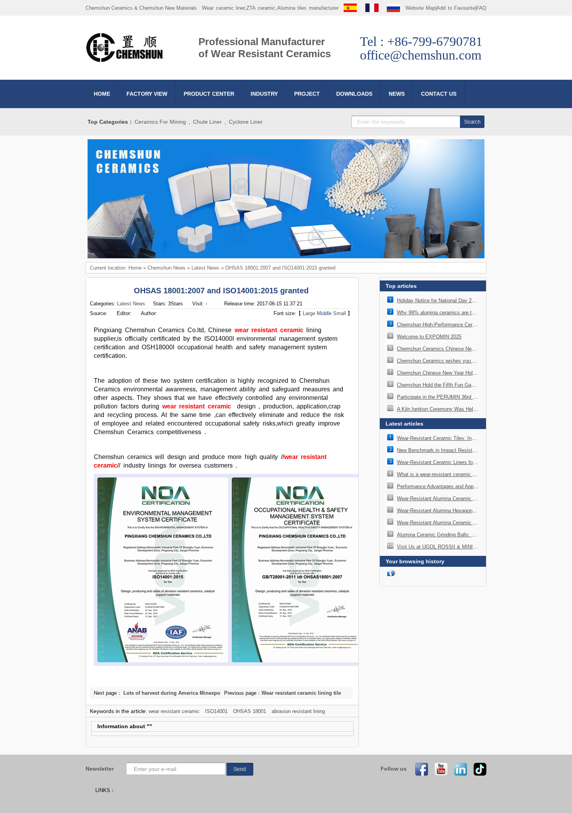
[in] (458, 769)
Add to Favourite (456, 8)
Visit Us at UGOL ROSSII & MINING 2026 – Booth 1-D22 (461, 547)
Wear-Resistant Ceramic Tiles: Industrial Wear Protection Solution (471, 438)
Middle (324, 313)
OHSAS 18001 (249, 711)
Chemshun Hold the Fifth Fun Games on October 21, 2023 (462, 385)
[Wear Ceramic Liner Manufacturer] (124, 61)
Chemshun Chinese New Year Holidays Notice (449, 373)
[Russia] (393, 8)
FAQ (481, 8)
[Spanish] (350, 8)
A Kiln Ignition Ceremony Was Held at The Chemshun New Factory (472, 409)
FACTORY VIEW (146, 94)
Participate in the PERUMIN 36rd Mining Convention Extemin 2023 (472, 397)
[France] (372, 8)
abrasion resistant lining (298, 711)
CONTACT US (438, 94)
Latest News (205, 268)
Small (339, 313)
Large (309, 313)
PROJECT (307, 94)
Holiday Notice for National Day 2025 (438, 300)
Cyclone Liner (246, 122)
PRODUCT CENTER (209, 94)
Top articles (401, 286)
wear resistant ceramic (269, 330)
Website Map (420, 8)
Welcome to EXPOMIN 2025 (429, 337)
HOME (102, 94)
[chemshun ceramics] (286, 256)
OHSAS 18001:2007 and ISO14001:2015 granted (280, 268)
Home (135, 268)
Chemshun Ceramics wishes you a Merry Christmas (455, 361)
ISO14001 (216, 711)
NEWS (397, 94)
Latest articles (404, 424)
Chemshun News (166, 268)
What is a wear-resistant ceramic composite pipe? (453, 474)
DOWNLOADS (354, 94)
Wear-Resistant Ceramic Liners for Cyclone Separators (458, 462)
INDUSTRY (264, 94)
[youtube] (438, 769)
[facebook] (419, 769)
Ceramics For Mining (160, 122)
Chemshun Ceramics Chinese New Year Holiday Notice (459, 349)
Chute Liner (207, 122)
